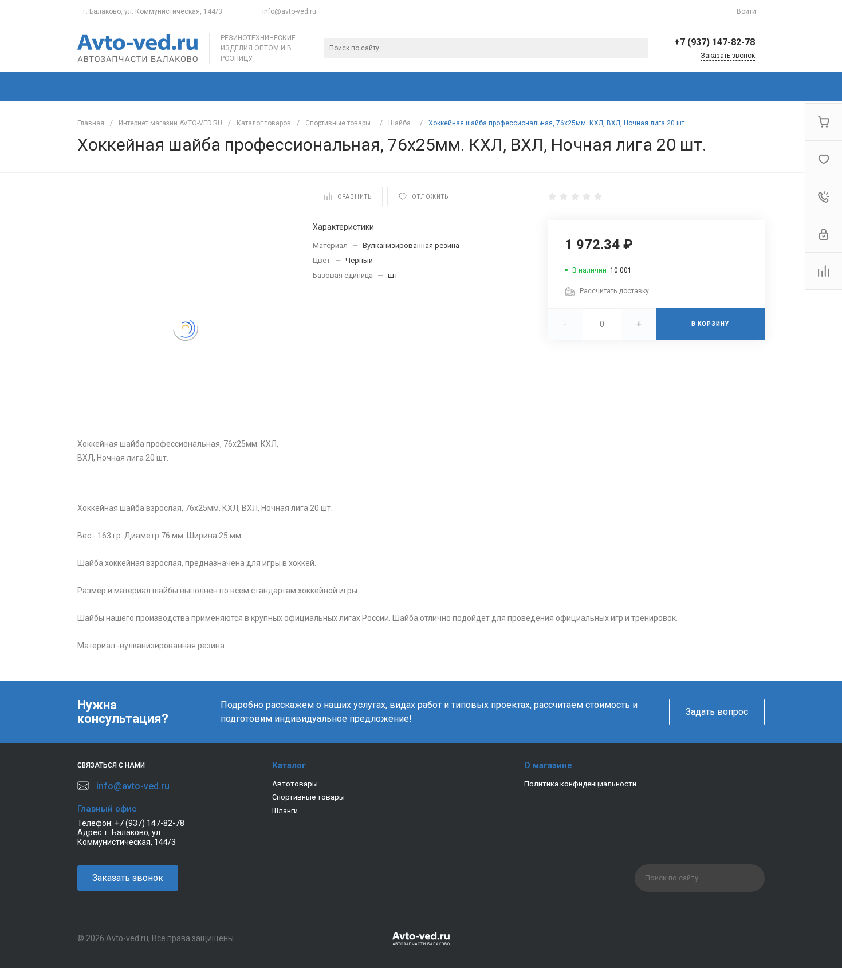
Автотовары (295, 784)
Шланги (285, 810)
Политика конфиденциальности (580, 784)
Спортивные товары (308, 797)
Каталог (289, 765)
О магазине (548, 765)
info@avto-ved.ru (289, 11)
